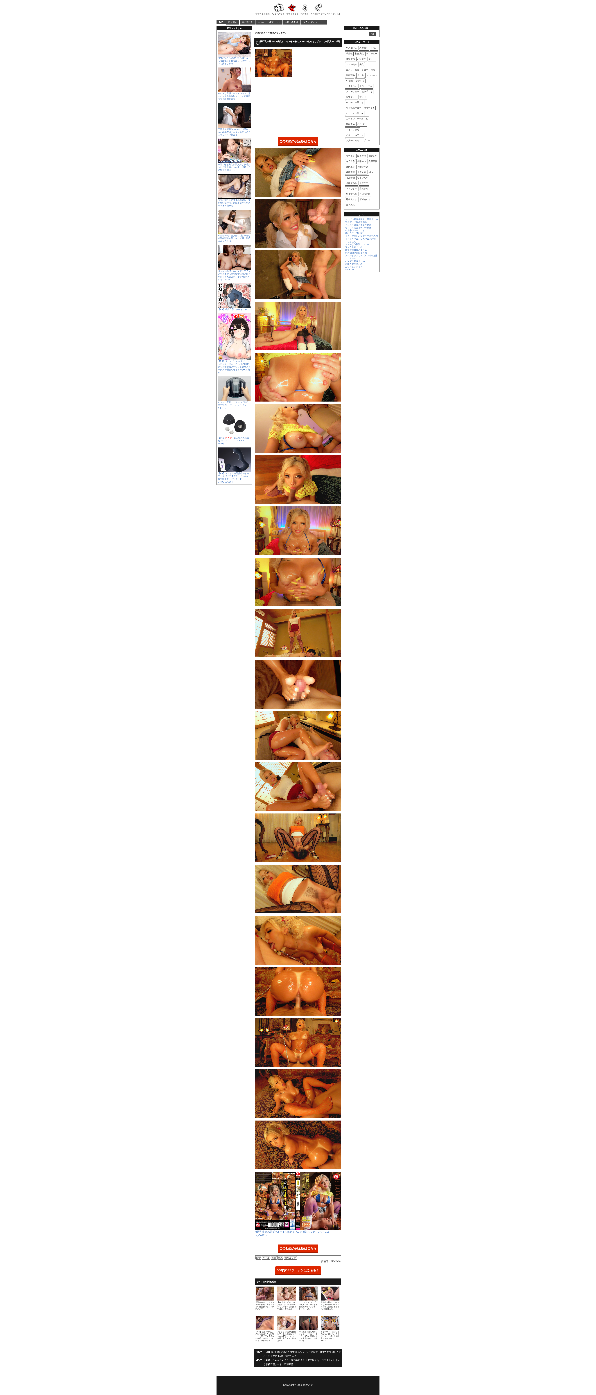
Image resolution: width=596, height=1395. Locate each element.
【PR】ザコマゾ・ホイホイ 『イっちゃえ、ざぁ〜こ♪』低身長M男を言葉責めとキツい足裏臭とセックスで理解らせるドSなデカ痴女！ (234, 367)
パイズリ (361, 59)
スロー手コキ (365, 86)
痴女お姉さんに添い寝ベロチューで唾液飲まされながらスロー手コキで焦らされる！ (234, 61)
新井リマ (363, 183)
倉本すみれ (351, 183)
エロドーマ (350, 258)
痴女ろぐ (308, 1385)
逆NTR (362, 97)
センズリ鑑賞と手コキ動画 (358, 225)
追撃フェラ (351, 97)
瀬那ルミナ (290, 1257)
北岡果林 (350, 167)
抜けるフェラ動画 (354, 233)
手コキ (261, 22)
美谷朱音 (350, 156)
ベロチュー (371, 53)
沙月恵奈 (350, 205)
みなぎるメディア (354, 266)
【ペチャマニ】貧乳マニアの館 (360, 239)
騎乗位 (349, 53)
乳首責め (232, 22)
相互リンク (274, 22)
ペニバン (361, 124)
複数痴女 (359, 53)
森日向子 (350, 161)
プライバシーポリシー (314, 22)
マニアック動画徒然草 (356, 222)
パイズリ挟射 (352, 129)
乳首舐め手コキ (353, 108)
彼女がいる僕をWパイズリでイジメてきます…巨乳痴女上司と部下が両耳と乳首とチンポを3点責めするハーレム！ (234, 275)
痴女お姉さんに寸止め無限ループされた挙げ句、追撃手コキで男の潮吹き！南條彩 (234, 203)
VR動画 (349, 80)
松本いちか (362, 177)
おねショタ (371, 75)
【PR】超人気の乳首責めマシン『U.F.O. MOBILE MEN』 (233, 441)
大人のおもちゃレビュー (358, 140)
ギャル (266, 1257)
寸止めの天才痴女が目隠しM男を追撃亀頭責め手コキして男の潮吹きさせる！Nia (234, 238)
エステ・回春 (352, 70)
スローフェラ (352, 91)
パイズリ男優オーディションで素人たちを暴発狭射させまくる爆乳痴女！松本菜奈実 (234, 96)
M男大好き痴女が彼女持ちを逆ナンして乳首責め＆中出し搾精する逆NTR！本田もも (234, 167)
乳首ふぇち (350, 241)
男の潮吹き (247, 22)
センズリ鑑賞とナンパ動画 (358, 227)
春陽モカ (361, 161)
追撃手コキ (367, 91)
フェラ (371, 59)
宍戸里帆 (372, 161)
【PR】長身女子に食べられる (232, 309)
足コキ (365, 70)
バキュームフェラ (354, 135)
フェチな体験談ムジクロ (357, 244)
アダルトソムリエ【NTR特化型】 (361, 255)
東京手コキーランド (355, 230)
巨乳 (273, 1257)
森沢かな (363, 188)
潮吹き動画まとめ (354, 264)
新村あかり (364, 199)
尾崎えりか (351, 199)
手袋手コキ (351, 86)
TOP (221, 22)
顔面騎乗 (350, 75)
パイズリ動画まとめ (355, 261)
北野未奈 (361, 172)
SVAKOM (349, 269)
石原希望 (350, 177)
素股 (373, 70)
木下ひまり (351, 188)
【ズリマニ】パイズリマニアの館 (361, 236)
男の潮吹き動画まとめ (356, 253)
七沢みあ (372, 156)
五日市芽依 (364, 194)
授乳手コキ (369, 108)
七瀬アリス (362, 167)
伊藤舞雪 (350, 172)
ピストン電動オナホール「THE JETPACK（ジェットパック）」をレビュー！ (233, 405)
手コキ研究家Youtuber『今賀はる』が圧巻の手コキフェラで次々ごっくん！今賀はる (234, 132)
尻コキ (360, 75)
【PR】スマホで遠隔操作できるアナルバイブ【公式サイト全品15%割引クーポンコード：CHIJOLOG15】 (233, 477)
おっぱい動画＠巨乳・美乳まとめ (361, 219)
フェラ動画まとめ (354, 247)
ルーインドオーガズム (357, 118)
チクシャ (360, 80)
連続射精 (350, 59)
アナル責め (351, 64)
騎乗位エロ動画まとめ (356, 250)
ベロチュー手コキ (354, 102)
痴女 (258, 1257)
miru (370, 172)
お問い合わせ (291, 22)
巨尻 (280, 1257)
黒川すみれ (351, 194)
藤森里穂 (361, 156)
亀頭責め (350, 124)
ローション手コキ (354, 113)
